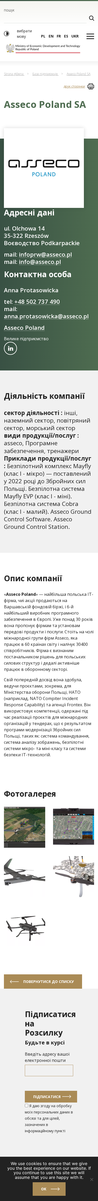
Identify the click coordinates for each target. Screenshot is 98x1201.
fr (59, 36)
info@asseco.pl (40, 262)
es (66, 36)
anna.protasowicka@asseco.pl (46, 316)
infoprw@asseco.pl (45, 254)
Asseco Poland (24, 328)
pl (43, 36)
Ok (43, 1188)
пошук (9, 10)
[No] (91, 1179)
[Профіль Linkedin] (10, 348)
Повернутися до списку (48, 981)
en (51, 36)
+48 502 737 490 (37, 302)
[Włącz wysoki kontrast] (6, 33)
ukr (75, 36)
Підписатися (47, 1096)
